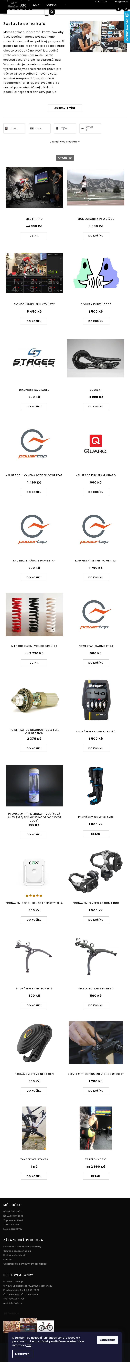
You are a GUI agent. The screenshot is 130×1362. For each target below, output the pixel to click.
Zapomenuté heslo (13, 1220)
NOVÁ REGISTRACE (13, 1216)
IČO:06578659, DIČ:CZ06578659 (20, 1294)
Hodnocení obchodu (14, 1255)
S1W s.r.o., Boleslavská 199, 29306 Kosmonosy (27, 1285)
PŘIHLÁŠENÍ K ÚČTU (13, 1211)
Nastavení (22, 1354)
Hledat (54, 12)
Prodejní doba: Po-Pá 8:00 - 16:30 (21, 1290)
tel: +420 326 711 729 (14, 1298)
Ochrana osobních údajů (17, 1251)
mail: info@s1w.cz (12, 1303)
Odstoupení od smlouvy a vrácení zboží (25, 1263)
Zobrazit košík (11, 1224)
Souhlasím (107, 1340)
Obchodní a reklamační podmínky (22, 1246)
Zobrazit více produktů (63, 141)
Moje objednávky (12, 1228)
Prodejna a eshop (13, 1281)
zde (28, 1345)
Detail (34, 235)
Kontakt (7, 1259)
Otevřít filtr (65, 157)
